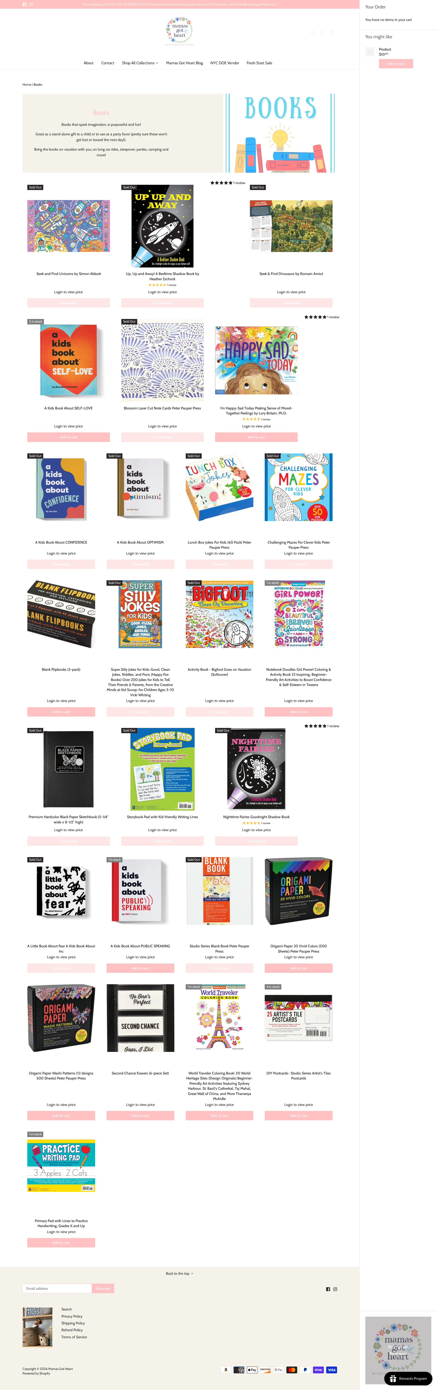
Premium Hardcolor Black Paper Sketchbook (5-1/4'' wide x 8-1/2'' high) (69, 819)
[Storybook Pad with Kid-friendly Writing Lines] (162, 769)
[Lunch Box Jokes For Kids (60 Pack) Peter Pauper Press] (220, 487)
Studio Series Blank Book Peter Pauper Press (219, 948)
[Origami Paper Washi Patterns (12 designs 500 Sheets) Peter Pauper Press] (61, 1018)
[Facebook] (24, 4)
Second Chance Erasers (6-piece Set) (140, 1073)
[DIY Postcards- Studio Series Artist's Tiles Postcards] (299, 1018)
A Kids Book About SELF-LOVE (68, 408)
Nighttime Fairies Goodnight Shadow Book (256, 817)
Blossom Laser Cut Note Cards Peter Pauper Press (162, 408)
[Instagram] (31, 4)
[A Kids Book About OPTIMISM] (140, 487)
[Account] (322, 32)
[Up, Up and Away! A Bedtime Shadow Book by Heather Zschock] (162, 226)
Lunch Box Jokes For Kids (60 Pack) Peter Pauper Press (219, 545)
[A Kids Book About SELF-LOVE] (68, 360)
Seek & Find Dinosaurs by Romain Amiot (291, 274)
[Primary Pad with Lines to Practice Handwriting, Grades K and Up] (61, 1166)
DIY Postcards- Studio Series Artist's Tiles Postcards (299, 1075)
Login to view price (68, 292)
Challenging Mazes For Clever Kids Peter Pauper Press (299, 545)
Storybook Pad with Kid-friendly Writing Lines (162, 817)
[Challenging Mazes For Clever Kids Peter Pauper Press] (299, 487)
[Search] (312, 32)
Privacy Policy (71, 1316)
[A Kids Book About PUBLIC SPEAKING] (140, 891)
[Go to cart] (332, 32)
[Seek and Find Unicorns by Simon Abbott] (68, 226)
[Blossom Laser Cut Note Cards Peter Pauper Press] (162, 360)
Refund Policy (72, 1330)
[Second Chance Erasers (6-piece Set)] (140, 1018)
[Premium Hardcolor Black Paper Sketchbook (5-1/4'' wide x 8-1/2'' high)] (68, 769)
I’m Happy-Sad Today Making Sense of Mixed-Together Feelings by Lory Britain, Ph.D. (256, 410)
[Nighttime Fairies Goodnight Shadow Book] (256, 769)
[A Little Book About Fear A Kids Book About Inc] (61, 891)
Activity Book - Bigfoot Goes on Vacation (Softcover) (219, 672)
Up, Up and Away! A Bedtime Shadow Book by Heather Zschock (162, 276)
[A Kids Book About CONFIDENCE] (61, 487)
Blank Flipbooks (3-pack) (61, 669)
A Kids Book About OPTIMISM (140, 542)
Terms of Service (74, 1337)
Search (66, 1309)
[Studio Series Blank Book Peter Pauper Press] (220, 891)
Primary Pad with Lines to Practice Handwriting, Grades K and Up (61, 1223)
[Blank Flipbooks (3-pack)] (61, 614)
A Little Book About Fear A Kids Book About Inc (61, 948)
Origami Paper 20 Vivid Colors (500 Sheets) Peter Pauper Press (298, 948)
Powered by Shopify (36, 1373)
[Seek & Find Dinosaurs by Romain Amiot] (291, 226)
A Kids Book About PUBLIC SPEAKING (140, 946)
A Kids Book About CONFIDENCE (61, 542)
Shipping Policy (73, 1323)
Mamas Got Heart (60, 1369)
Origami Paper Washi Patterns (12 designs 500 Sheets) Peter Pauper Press (61, 1075)
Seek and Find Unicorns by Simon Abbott (68, 274)
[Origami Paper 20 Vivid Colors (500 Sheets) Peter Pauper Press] (299, 891)
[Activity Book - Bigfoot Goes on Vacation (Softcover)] (220, 614)
